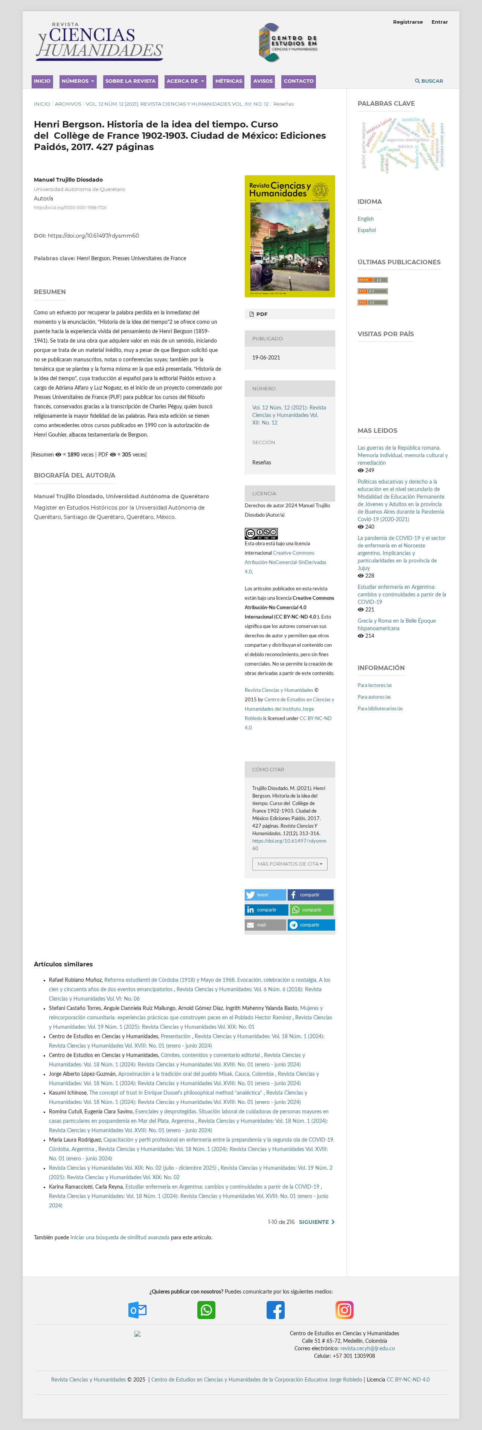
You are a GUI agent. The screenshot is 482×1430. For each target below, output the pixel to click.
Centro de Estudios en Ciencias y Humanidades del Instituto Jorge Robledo (289, 709)
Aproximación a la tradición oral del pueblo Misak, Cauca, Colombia (196, 1074)
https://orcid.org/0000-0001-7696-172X (70, 207)
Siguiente (314, 1222)
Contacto (299, 81)
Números (76, 81)
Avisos (263, 81)
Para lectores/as (375, 685)
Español (367, 230)
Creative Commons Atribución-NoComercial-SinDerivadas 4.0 (285, 563)
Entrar (440, 22)
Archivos (68, 104)
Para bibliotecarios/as (380, 709)
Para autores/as (374, 697)
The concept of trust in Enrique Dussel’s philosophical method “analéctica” (176, 1093)
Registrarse (408, 22)
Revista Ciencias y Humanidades (279, 690)
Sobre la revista (130, 81)
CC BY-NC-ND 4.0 (408, 1380)
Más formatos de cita (288, 864)
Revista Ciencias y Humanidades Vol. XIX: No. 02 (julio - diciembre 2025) (133, 1168)
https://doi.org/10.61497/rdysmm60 (93, 235)
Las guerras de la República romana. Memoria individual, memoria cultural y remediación (403, 456)
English (366, 219)
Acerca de (183, 81)
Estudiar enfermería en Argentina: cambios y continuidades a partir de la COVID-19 (223, 1187)
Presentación (176, 1036)
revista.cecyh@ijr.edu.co (367, 1348)
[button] (265, 895)
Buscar (431, 81)
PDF (261, 314)
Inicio (42, 81)
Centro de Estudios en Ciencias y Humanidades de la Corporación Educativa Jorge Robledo (256, 1380)
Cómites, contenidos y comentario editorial (211, 1055)
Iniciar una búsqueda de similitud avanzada (119, 1237)
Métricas (228, 81)
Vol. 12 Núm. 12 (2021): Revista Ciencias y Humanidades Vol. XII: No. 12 (177, 104)
